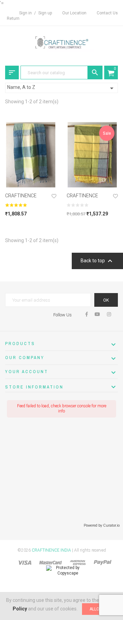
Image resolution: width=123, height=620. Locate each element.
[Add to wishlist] (54, 197)
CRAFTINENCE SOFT (82, 198)
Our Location (74, 13)
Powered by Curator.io (102, 525)
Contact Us (107, 13)
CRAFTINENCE (21, 195)
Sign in (26, 13)
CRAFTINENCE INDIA (51, 550)
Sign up (45, 13)
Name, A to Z (61, 88)
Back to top (97, 261)
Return (13, 18)
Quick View (30, 180)
